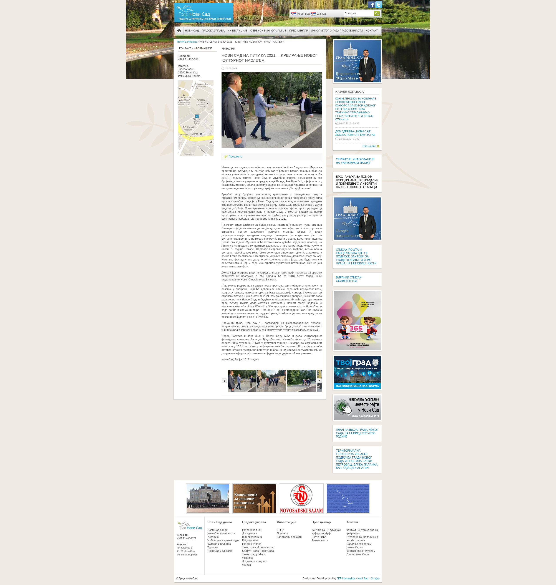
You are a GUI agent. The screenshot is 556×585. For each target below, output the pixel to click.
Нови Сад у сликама (219, 550)
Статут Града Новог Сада (258, 550)
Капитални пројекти (289, 537)
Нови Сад (192, 30)
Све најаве (369, 146)
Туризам (212, 547)
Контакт (372, 30)
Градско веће (250, 540)
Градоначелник (251, 530)
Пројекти (282, 533)
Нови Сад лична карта (221, 533)
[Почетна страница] (204, 22)
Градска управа (213, 30)
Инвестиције (237, 30)
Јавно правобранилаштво (258, 547)
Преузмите (235, 156)
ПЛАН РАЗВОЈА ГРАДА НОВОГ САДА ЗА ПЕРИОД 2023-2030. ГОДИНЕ (357, 433)
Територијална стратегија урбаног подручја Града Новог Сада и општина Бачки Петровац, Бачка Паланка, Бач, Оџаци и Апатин (357, 459)
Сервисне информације (268, 30)
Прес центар (298, 30)
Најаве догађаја (349, 91)
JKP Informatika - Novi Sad (352, 578)
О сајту (375, 578)
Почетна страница (179, 31)
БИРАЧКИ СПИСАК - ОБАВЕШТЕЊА (349, 279)
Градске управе (251, 543)
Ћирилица (303, 13)
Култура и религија (219, 543)
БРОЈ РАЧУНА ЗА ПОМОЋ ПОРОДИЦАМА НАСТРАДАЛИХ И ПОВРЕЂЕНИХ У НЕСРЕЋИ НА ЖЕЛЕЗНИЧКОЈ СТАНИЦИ (357, 182)
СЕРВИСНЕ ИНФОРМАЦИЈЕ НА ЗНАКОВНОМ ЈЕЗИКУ (355, 161)
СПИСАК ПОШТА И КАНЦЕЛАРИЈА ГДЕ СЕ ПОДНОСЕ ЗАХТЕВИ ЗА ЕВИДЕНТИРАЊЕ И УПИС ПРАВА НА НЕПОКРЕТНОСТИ (356, 256)
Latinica (321, 13)
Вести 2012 (319, 537)
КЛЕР (280, 530)
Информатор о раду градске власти (337, 30)
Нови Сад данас (219, 522)
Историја (213, 537)
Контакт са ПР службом (326, 530)
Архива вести (320, 540)
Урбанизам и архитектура (223, 540)
